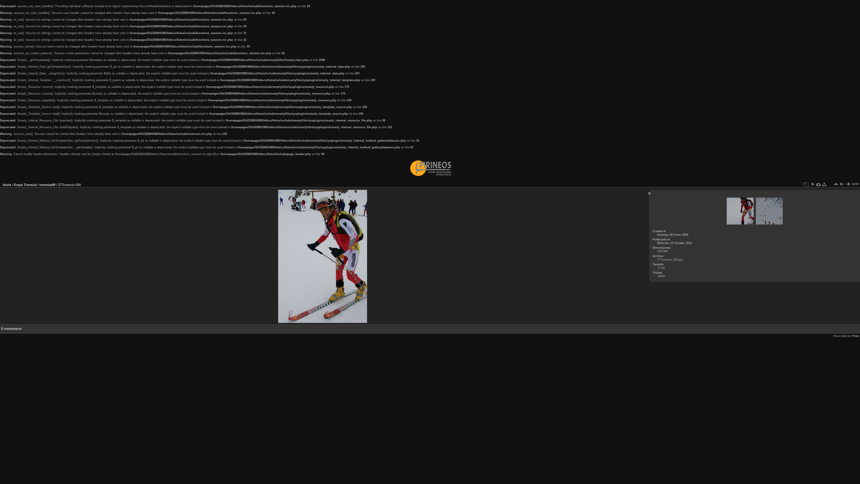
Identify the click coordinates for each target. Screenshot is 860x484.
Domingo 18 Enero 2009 (672, 234)
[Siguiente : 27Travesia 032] (848, 184)
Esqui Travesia (25, 185)
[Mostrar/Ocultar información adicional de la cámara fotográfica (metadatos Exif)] (818, 184)
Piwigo (855, 336)
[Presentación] (813, 184)
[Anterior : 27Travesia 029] (842, 184)
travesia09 (47, 185)
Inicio (7, 185)
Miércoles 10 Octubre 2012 (674, 243)
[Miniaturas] (836, 184)
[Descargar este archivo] (824, 184)
